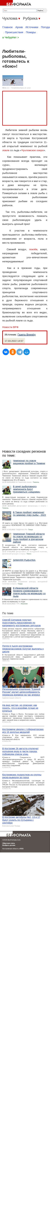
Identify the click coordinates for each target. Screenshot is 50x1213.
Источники (31, 27)
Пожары (31, 32)
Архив (19, 27)
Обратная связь (8, 843)
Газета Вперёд (27, 334)
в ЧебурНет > (10, 37)
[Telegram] (19, 352)
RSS (21, 849)
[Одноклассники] (12, 352)
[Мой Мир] (26, 352)
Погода (45, 27)
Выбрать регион (8, 845)
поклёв (33, 249)
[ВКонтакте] (6, 352)
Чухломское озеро (32, 150)
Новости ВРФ (10, 327)
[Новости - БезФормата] (16, 3)
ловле (5, 150)
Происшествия (14, 32)
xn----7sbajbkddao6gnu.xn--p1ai (19, 88)
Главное (7, 27)
